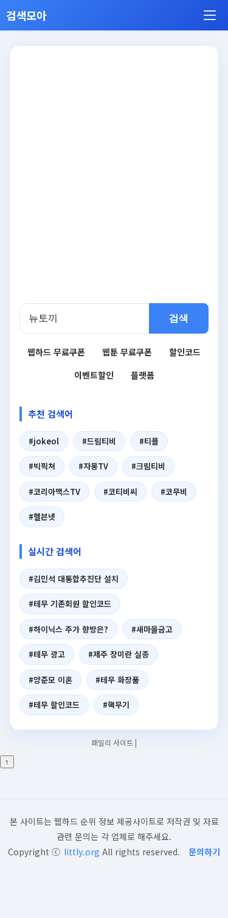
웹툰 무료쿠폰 (127, 352)
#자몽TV (93, 466)
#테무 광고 (47, 654)
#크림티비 (148, 466)
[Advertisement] (114, 183)
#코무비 (174, 491)
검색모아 (26, 15)
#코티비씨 (120, 491)
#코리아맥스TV (54, 491)
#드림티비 (99, 441)
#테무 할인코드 (54, 704)
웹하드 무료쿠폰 (56, 352)
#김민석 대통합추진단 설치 (74, 578)
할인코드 (185, 352)
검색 (178, 318)
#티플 (149, 441)
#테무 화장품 (117, 679)
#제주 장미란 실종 (118, 654)
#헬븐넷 (42, 516)
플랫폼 (142, 375)
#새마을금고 (152, 629)
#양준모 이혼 (50, 679)
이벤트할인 (94, 375)
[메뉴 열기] (210, 15)
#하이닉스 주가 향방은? (68, 629)
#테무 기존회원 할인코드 (70, 603)
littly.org (82, 852)
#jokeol (44, 441)
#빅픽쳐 (42, 466)
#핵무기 (116, 704)
